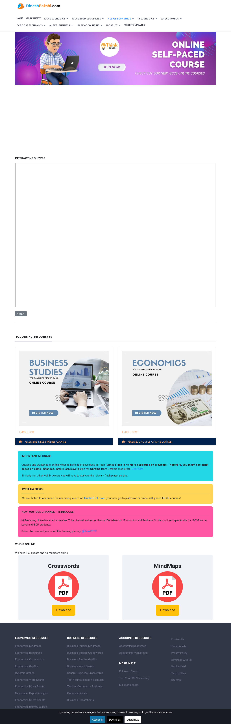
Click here (138, 469)
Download (63, 610)
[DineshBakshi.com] (115, 6)
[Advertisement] (115, 128)
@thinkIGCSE (89, 531)
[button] (57, 19)
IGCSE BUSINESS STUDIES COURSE (45, 441)
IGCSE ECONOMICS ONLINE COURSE (149, 441)
